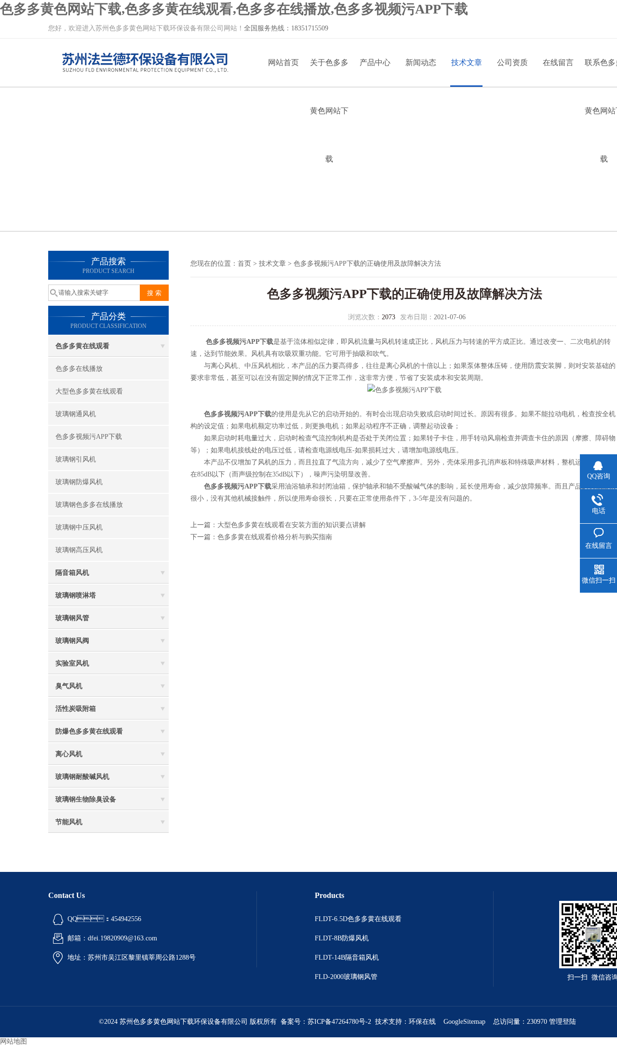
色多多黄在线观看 (82, 346)
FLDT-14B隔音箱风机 (347, 957)
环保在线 (422, 1021)
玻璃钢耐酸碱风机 (82, 776)
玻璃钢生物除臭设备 (85, 799)
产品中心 (375, 62)
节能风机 (68, 822)
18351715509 (309, 28)
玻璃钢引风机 (75, 459)
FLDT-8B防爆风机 (342, 938)
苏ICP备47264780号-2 (339, 1021)
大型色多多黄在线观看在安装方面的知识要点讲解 (291, 525)
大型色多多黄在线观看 (89, 391)
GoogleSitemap (464, 1021)
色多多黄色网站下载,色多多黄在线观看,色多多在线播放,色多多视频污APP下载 (234, 8)
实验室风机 (72, 663)
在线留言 (558, 62)
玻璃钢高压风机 (79, 550)
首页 (244, 263)
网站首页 (283, 62)
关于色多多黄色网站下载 (329, 72)
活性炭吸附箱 (75, 708)
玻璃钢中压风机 (79, 527)
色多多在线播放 (79, 368)
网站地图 (13, 1041)
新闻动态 (420, 62)
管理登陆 (562, 1021)
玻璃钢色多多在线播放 (89, 504)
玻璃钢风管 (72, 618)
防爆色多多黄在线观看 (89, 731)
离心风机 (68, 754)
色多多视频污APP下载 (88, 436)
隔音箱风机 (72, 572)
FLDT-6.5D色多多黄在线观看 (358, 919)
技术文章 (466, 62)
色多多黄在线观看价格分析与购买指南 (274, 537)
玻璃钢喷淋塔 (75, 595)
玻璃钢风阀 (72, 640)
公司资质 (512, 62)
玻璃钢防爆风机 (79, 482)
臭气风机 (68, 686)
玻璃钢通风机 (75, 414)
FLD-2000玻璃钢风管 (346, 976)
